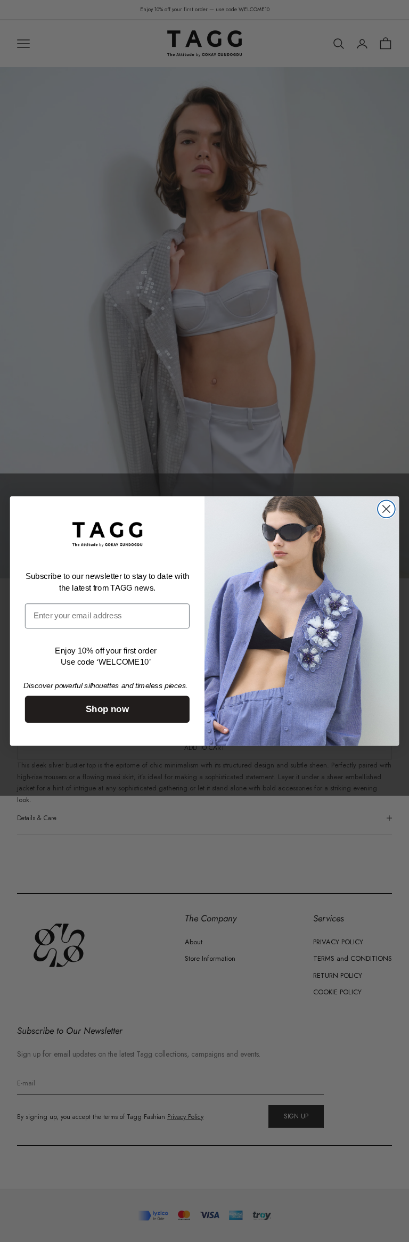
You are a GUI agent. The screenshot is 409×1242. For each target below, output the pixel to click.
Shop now (107, 710)
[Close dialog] (386, 509)
